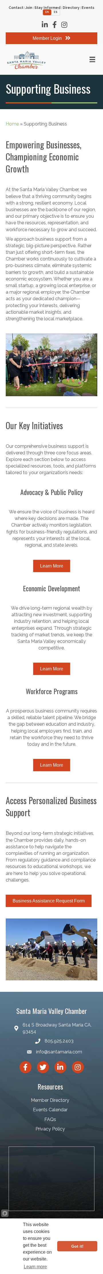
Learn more (35, 1266)
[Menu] (92, 59)
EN (47, 12)
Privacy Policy (50, 1129)
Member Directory (50, 1100)
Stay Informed (47, 8)
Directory (71, 8)
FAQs (50, 1119)
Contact (16, 8)
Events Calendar (50, 1109)
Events (88, 8)
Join (28, 8)
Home (12, 124)
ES (56, 12)
